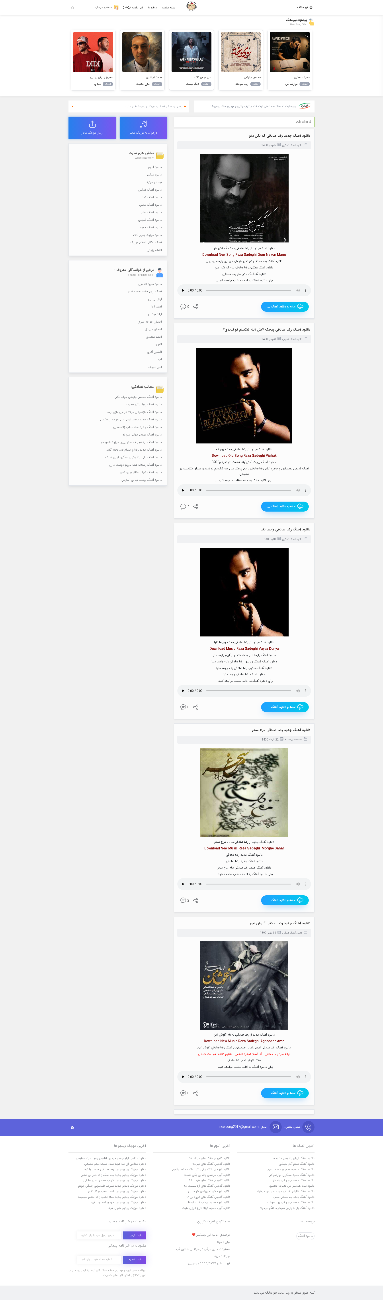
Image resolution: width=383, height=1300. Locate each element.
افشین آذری (154, 352)
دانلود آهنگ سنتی (151, 212)
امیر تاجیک (155, 367)
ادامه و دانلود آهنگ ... (281, 306)
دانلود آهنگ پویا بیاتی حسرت (144, 404)
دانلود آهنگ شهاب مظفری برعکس (141, 472)
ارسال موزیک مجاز (92, 133)
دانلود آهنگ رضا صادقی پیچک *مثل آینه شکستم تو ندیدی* (266, 330)
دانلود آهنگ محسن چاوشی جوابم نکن (138, 397)
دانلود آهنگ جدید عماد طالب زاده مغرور (137, 427)
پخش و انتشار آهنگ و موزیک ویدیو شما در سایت (153, 106)
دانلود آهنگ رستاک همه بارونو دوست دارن (135, 465)
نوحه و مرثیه (154, 182)
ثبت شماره (135, 1259)
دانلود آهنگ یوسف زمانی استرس (141, 480)
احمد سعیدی (154, 337)
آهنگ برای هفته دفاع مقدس (144, 291)
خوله (223, 1242)
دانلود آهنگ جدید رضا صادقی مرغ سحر (281, 730)
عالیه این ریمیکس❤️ (211, 1235)
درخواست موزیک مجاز (143, 133)
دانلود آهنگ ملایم (151, 227)
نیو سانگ (302, 7)
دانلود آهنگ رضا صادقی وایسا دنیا (285, 530)
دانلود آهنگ (305, 1236)
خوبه (222, 1256)
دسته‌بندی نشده (293, 739)
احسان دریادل (153, 329)
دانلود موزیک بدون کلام (147, 235)
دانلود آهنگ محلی (150, 205)
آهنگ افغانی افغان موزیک (146, 242)
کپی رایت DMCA (133, 7)
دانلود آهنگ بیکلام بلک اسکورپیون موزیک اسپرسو (131, 442)
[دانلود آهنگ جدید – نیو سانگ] (191, 7)
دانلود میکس (154, 174)
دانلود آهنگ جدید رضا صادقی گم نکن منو (279, 136)
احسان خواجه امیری (149, 322)
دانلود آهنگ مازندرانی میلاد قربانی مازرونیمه (134, 412)
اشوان (158, 344)
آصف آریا (156, 306)
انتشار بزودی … (152, 250)
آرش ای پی (155, 299)
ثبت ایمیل (135, 1235)
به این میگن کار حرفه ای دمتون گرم (203, 1249)
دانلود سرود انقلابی (150, 284)
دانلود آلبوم (155, 167)
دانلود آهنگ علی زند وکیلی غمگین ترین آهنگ (134, 457)
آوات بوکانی (155, 314)
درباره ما (152, 7)
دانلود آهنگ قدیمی (292, 339)
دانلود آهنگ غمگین (292, 145)
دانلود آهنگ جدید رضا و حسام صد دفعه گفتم (134, 450)
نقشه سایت (169, 7)
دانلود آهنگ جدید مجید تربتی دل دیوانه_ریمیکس (131, 419)
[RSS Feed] (74, 1127)
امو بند (158, 359)
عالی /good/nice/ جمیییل (209, 1263)
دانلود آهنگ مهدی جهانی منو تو (142, 434)
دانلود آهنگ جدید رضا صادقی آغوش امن (280, 923)
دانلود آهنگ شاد (152, 197)
